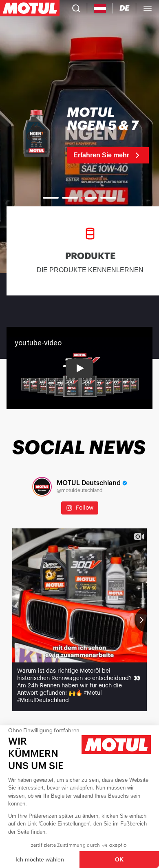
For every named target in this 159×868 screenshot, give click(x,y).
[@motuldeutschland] (42, 487)
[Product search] (76, 8)
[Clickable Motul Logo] (30, 8)
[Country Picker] (100, 8)
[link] (79, 135)
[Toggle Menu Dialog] (147, 8)
